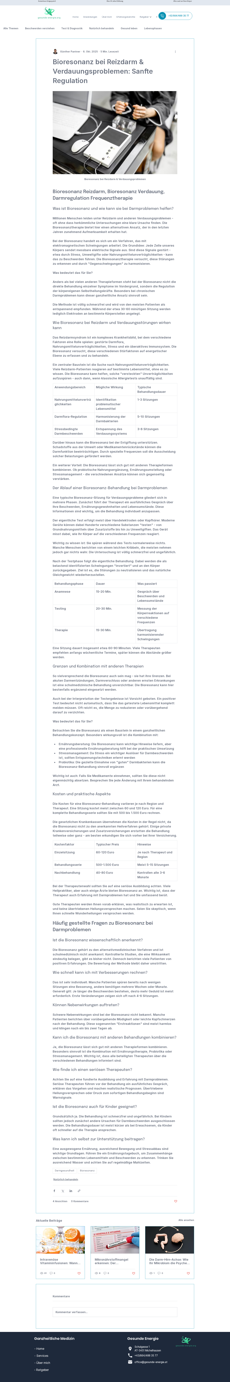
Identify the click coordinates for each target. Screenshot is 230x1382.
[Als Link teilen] (79, 1190)
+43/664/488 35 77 (146, 1355)
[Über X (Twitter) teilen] (62, 1190)
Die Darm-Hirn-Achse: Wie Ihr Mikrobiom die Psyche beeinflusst (168, 1261)
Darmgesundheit (64, 1171)
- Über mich (42, 1363)
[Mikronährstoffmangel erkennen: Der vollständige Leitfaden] (115, 1240)
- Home (39, 1348)
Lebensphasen (153, 28)
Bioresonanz (87, 1171)
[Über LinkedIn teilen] (70, 1190)
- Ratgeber (41, 1370)
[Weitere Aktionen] (175, 51)
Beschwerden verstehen (40, 28)
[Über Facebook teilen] (54, 1190)
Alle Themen (10, 28)
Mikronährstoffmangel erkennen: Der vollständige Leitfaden (112, 1261)
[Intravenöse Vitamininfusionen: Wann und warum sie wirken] (60, 1240)
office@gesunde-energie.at (151, 1362)
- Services (41, 1355)
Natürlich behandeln (101, 28)
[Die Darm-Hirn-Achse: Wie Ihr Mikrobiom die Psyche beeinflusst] (169, 1240)
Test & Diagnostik (72, 28)
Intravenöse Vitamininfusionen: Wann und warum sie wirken (59, 1261)
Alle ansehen (186, 1220)
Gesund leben (129, 28)
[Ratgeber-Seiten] (150, 17)
